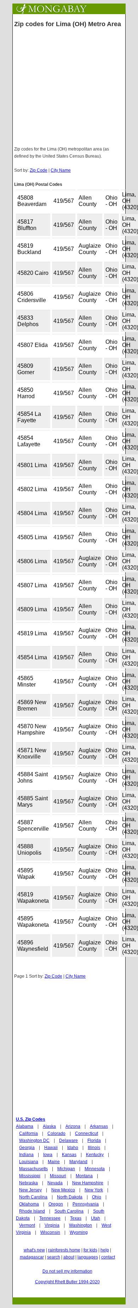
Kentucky (95, 1154)
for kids (90, 1250)
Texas (75, 1218)
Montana (84, 1175)
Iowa (47, 1154)
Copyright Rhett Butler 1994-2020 (67, 1281)
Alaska (49, 1126)
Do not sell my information (67, 1271)
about (68, 1257)
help (104, 1250)
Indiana (26, 1154)
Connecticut (86, 1133)
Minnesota (95, 1168)
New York (94, 1190)
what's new (34, 1250)
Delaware (68, 1140)
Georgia (27, 1147)
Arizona (72, 1126)
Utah (95, 1218)
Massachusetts (33, 1168)
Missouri (58, 1175)
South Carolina (69, 1211)
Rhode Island (32, 1211)
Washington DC (34, 1140)
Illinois (94, 1147)
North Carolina (33, 1197)
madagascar (32, 1257)
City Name (61, 170)
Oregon (55, 1204)
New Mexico (63, 1190)
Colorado (56, 1133)
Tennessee (50, 1218)
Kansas (69, 1154)
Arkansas (99, 1126)
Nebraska (28, 1182)
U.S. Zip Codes (30, 1119)
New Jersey (30, 1190)
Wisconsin (50, 1232)
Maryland (78, 1161)
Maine (54, 1161)
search (53, 1257)
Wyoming (79, 1232)
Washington (80, 1225)
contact (108, 1257)
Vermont (27, 1225)
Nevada (55, 1182)
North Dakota (69, 1197)
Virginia (52, 1225)
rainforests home (64, 1250)
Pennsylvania (86, 1204)
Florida (94, 1140)
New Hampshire (87, 1182)
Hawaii (51, 1147)
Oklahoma (29, 1204)
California (28, 1133)
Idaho (72, 1147)
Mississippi (29, 1175)
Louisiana (28, 1161)
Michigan (66, 1168)
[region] (69, 1056)
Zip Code (38, 170)
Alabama (24, 1126)
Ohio (96, 1197)
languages (87, 1257)
